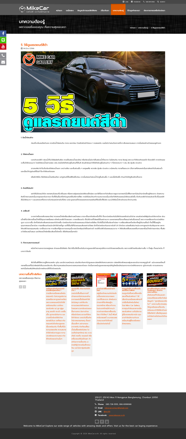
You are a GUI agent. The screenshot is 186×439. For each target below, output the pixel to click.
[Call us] (3, 55)
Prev (20, 286)
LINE (126, 2)
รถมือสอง (70, 10)
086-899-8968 (149, 2)
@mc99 (107, 411)
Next (24, 286)
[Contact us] (3, 62)
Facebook (136, 2)
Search (162, 2)
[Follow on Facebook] (3, 33)
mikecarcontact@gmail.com (116, 408)
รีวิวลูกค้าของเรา (133, 10)
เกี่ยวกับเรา (105, 10)
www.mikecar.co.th (117, 415)
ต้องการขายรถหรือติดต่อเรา (154, 10)
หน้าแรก (59, 10)
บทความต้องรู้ (118, 10)
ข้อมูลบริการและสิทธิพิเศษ (87, 10)
